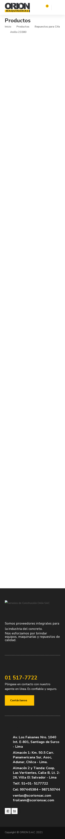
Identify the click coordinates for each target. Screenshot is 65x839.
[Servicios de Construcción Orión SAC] (17, 7)
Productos (22, 26)
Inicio (8, 26)
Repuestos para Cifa (47, 26)
